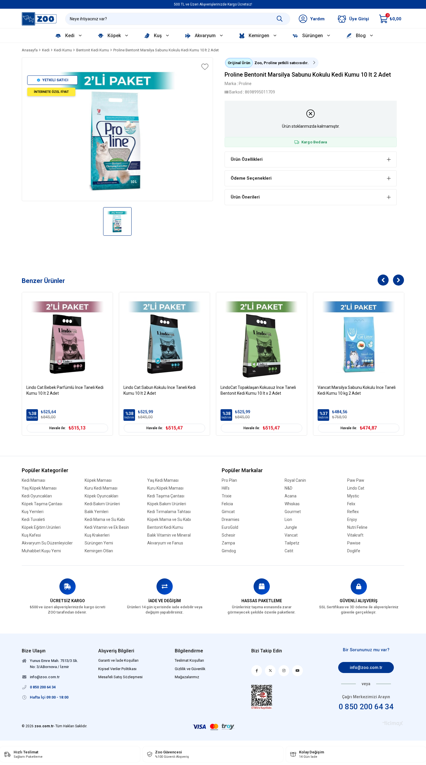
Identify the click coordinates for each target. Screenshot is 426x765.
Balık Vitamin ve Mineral (169, 535)
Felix (351, 504)
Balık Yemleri (96, 512)
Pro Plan (229, 480)
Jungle (291, 527)
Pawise (354, 543)
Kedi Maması (33, 480)
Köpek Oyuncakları (101, 496)
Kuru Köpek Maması (165, 488)
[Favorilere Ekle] (204, 66)
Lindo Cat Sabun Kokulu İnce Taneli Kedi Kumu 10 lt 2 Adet (159, 390)
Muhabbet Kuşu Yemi (41, 551)
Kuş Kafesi (31, 535)
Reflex (353, 512)
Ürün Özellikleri (247, 159)
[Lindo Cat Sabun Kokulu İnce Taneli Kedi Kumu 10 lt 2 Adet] (164, 337)
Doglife (353, 551)
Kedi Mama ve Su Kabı (105, 519)
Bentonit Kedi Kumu (165, 527)
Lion (288, 519)
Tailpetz (292, 543)
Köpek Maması (98, 480)
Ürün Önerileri (245, 197)
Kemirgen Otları (99, 551)
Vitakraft (355, 535)
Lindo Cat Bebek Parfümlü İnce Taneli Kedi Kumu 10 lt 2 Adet (64, 390)
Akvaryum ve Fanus (165, 543)
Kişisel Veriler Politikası (117, 669)
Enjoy (352, 519)
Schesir (228, 535)
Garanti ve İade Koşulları (118, 660)
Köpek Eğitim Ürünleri (41, 527)
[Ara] (280, 19)
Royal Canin (295, 480)
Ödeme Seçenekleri (251, 178)
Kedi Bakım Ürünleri (102, 504)
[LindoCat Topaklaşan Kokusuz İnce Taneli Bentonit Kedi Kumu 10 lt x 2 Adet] (261, 337)
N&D (288, 488)
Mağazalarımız (187, 677)
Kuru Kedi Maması (101, 488)
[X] (270, 670)
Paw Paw (355, 480)
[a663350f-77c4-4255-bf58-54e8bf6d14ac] (261, 697)
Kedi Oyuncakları (37, 496)
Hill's (226, 488)
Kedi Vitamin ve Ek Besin (107, 527)
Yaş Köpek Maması (39, 488)
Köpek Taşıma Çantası (42, 504)
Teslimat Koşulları (189, 660)
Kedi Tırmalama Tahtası (169, 512)
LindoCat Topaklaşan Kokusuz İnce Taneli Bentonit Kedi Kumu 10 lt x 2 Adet (258, 390)
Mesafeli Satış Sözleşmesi (120, 677)
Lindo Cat (355, 488)
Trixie (227, 496)
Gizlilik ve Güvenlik (190, 669)
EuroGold (230, 527)
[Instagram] (283, 670)
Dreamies (230, 519)
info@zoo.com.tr (366, 667)
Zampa (228, 543)
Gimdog (229, 551)
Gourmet (293, 512)
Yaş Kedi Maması (163, 480)
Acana (290, 496)
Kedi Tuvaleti (33, 519)
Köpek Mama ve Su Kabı (169, 519)
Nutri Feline (357, 527)
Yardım (317, 18)
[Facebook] (256, 670)
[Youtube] (297, 670)
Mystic (353, 496)
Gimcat (228, 512)
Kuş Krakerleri (97, 535)
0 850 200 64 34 (366, 706)
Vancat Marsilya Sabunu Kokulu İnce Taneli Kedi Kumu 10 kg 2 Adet (357, 390)
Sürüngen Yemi (99, 543)
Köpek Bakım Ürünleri (166, 504)
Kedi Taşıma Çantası (165, 496)
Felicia (227, 504)
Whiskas (292, 504)
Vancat (291, 535)
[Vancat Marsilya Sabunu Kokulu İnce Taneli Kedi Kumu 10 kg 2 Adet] (358, 337)
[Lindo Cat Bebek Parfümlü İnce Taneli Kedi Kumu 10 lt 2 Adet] (67, 337)
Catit (289, 551)
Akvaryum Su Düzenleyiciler (47, 543)
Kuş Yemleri (32, 512)
